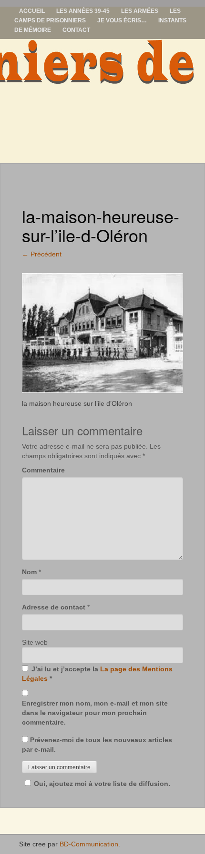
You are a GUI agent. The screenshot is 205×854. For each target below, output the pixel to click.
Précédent (42, 254)
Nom (29, 572)
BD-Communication (89, 844)
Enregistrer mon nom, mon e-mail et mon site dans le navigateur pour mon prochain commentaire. (95, 712)
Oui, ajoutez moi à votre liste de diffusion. (102, 783)
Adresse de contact (53, 607)
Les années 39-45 (83, 11)
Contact (76, 30)
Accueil (32, 11)
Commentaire (43, 470)
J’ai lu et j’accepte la (97, 673)
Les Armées (139, 11)
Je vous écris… (122, 20)
